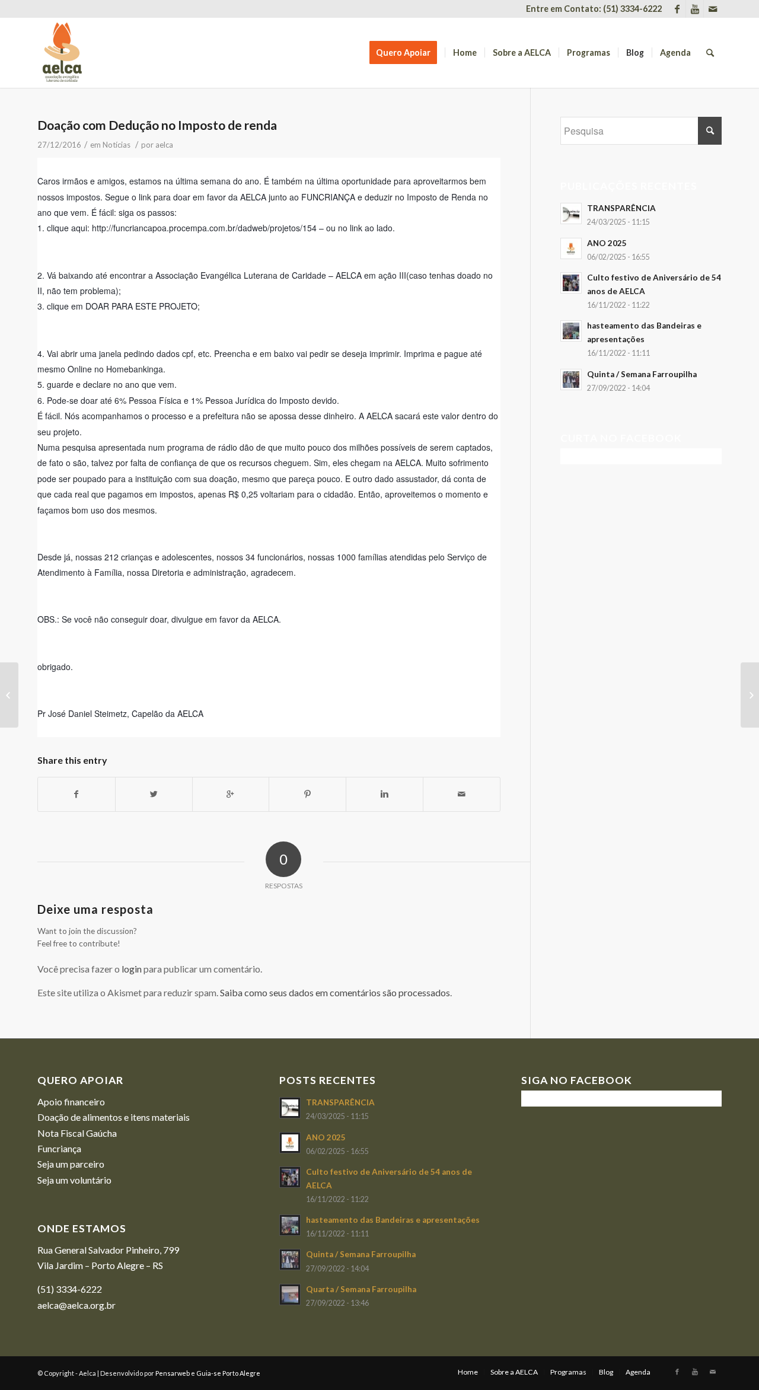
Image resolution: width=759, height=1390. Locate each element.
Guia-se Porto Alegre (228, 1373)
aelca (164, 144)
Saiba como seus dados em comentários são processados (335, 992)
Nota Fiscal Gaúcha (77, 1133)
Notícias (116, 144)
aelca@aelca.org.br (76, 1305)
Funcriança (59, 1148)
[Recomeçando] (750, 695)
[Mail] (713, 9)
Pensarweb (172, 1373)
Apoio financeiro (71, 1101)
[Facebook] (676, 9)
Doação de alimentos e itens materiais (113, 1117)
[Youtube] (694, 9)
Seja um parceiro (70, 1163)
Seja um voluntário (74, 1179)
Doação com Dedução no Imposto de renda (157, 124)
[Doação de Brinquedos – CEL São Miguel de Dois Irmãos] (9, 695)
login (132, 968)
